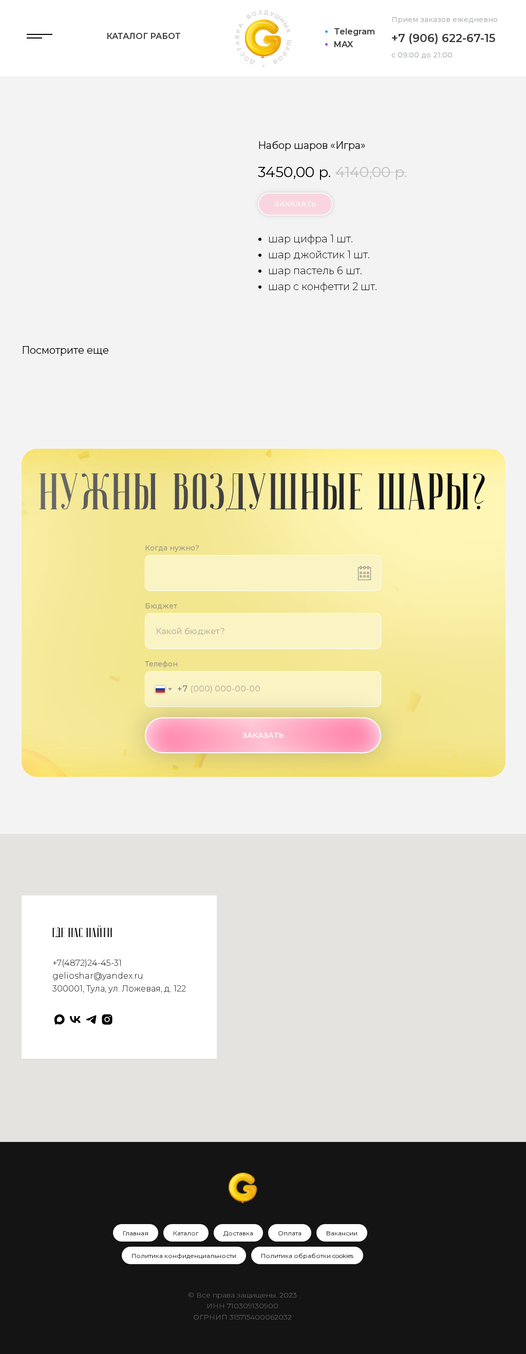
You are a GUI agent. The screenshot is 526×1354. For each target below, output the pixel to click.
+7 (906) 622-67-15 (443, 38)
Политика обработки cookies (307, 1256)
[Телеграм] (91, 1019)
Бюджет (161, 606)
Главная (135, 1233)
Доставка (238, 1233)
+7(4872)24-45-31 (87, 963)
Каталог (186, 1233)
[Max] (59, 1019)
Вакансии (342, 1233)
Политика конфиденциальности (184, 1256)
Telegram (354, 31)
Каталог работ (143, 36)
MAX (343, 44)
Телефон (161, 664)
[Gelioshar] (107, 1019)
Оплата (290, 1233)
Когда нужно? (172, 547)
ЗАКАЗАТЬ (263, 735)
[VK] (75, 1019)
